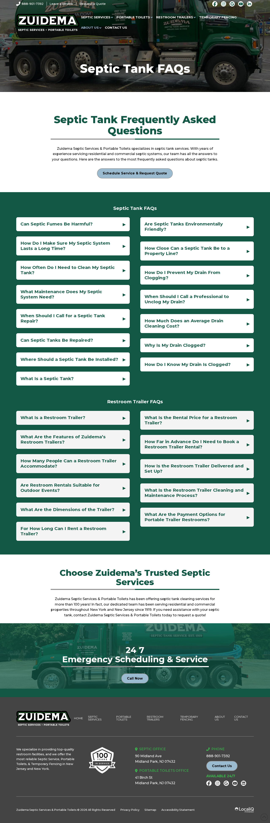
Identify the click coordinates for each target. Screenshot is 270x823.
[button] (73, 224)
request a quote (191, 615)
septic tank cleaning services (184, 599)
